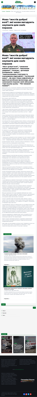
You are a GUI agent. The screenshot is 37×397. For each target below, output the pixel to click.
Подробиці (8, 11)
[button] (33, 334)
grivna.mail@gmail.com (19, 369)
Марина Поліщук (8, 290)
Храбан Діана (7, 350)
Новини (4, 338)
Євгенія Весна (5, 30)
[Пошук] (34, 308)
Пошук (3, 304)
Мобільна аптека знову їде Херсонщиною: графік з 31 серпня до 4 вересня (30, 345)
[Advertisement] (18, 324)
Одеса (4, 315)
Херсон (4, 310)
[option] (6, 344)
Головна (3, 11)
